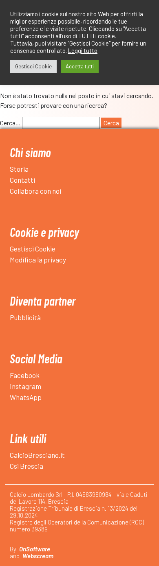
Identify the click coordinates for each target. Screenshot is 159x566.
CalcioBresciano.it (37, 455)
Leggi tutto (82, 50)
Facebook (25, 375)
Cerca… (10, 123)
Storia (19, 169)
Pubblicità (25, 317)
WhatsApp (26, 397)
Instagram (25, 386)
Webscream (37, 555)
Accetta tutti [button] (80, 66)
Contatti (22, 180)
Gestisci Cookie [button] (33, 66)
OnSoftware (34, 549)
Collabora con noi (35, 191)
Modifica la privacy (38, 260)
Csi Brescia (26, 466)
